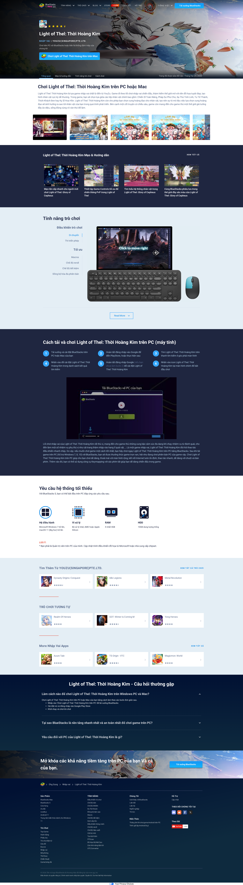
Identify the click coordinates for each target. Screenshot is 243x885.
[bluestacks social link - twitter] (190, 812)
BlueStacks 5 (45, 803)
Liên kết (127, 5)
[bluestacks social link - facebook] (185, 812)
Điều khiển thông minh (95, 824)
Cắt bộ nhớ (91, 833)
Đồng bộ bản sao (93, 812)
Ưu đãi (42, 809)
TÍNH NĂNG (66, 5)
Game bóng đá (46, 862)
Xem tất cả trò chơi (192, 568)
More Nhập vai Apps (54, 646)
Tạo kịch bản (92, 836)
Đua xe (43, 847)
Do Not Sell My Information (102, 875)
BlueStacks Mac (46, 800)
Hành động (44, 835)
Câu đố (43, 844)
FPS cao (90, 839)
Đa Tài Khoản (92, 809)
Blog (95, 5)
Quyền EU (89, 875)
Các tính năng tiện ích (95, 845)
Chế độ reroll (92, 827)
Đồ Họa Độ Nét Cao (94, 842)
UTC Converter (92, 848)
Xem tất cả (193, 155)
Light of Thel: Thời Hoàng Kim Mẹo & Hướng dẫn (76, 155)
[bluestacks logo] (47, 5)
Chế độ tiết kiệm (93, 818)
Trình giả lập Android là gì (139, 826)
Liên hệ (132, 806)
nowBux (43, 812)
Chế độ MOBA (92, 806)
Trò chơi (82, 5)
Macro (89, 815)
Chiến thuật (44, 859)
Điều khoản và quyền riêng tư (50, 875)
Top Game (44, 832)
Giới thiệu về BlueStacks (139, 800)
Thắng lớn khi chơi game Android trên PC (145, 822)
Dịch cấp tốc (92, 821)
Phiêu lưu (44, 838)
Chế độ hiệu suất (93, 830)
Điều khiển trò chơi (94, 800)
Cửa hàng (44, 806)
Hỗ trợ (138, 5)
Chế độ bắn (91, 803)
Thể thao (43, 856)
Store (111, 5)
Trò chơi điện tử (46, 841)
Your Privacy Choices (124, 884)
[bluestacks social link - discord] (174, 812)
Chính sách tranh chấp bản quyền (73, 875)
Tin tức (132, 812)
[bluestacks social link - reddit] (179, 812)
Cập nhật (175, 800)
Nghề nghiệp (134, 809)
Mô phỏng (44, 853)
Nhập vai (44, 41)
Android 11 (44, 815)
